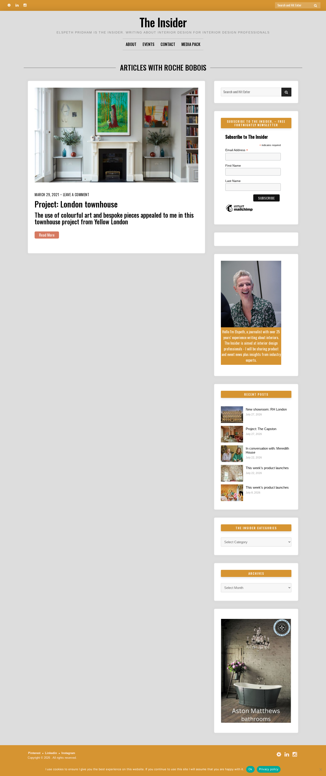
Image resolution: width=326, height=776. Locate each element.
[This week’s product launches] (232, 473)
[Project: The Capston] (232, 434)
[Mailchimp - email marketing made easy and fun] (239, 211)
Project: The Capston (261, 429)
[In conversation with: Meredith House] (232, 453)
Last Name (233, 181)
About (131, 44)
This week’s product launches (267, 468)
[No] (320, 769)
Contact (168, 44)
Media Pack (190, 44)
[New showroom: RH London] (232, 414)
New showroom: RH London (266, 409)
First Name (233, 165)
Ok (250, 769)
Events (148, 44)
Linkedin (51, 753)
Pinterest (34, 753)
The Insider (163, 22)
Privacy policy (269, 769)
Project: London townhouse (76, 204)
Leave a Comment (76, 194)
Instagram (68, 753)
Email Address (236, 150)
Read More (47, 235)
